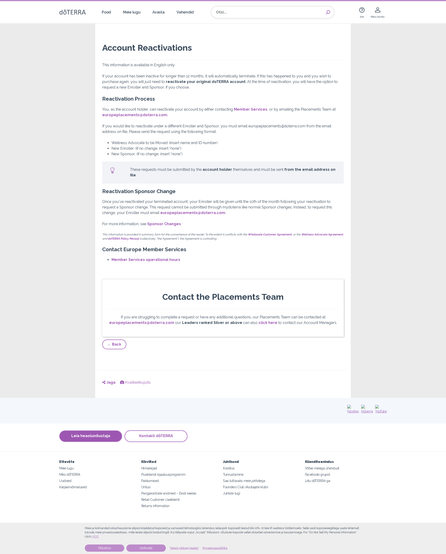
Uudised (65, 481)
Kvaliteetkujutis (137, 382)
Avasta (158, 12)
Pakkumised (150, 481)
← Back (114, 344)
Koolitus (229, 468)
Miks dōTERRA (69, 474)
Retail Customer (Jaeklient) (160, 499)
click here (268, 322)
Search (328, 12)
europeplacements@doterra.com (134, 115)
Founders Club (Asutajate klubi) (245, 487)
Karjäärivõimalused (73, 487)
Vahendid (185, 12)
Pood (106, 12)
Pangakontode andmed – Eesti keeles (168, 493)
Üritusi (146, 487)
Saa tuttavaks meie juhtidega (244, 481)
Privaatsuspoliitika (215, 548)
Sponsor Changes (164, 224)
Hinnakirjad (149, 468)
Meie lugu (131, 12)
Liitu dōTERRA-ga (317, 481)
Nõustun (104, 548)
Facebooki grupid (317, 474)
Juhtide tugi (231, 493)
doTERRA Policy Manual (123, 238)
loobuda (146, 548)
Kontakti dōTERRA (156, 436)
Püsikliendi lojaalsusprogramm (163, 474)
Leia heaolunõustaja (90, 436)
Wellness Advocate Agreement (322, 234)
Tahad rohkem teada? (184, 548)
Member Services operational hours (146, 259)
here (95, 536)
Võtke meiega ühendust (322, 468)
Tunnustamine (233, 474)
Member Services (250, 109)
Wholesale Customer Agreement (270, 234)
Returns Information (155, 506)
